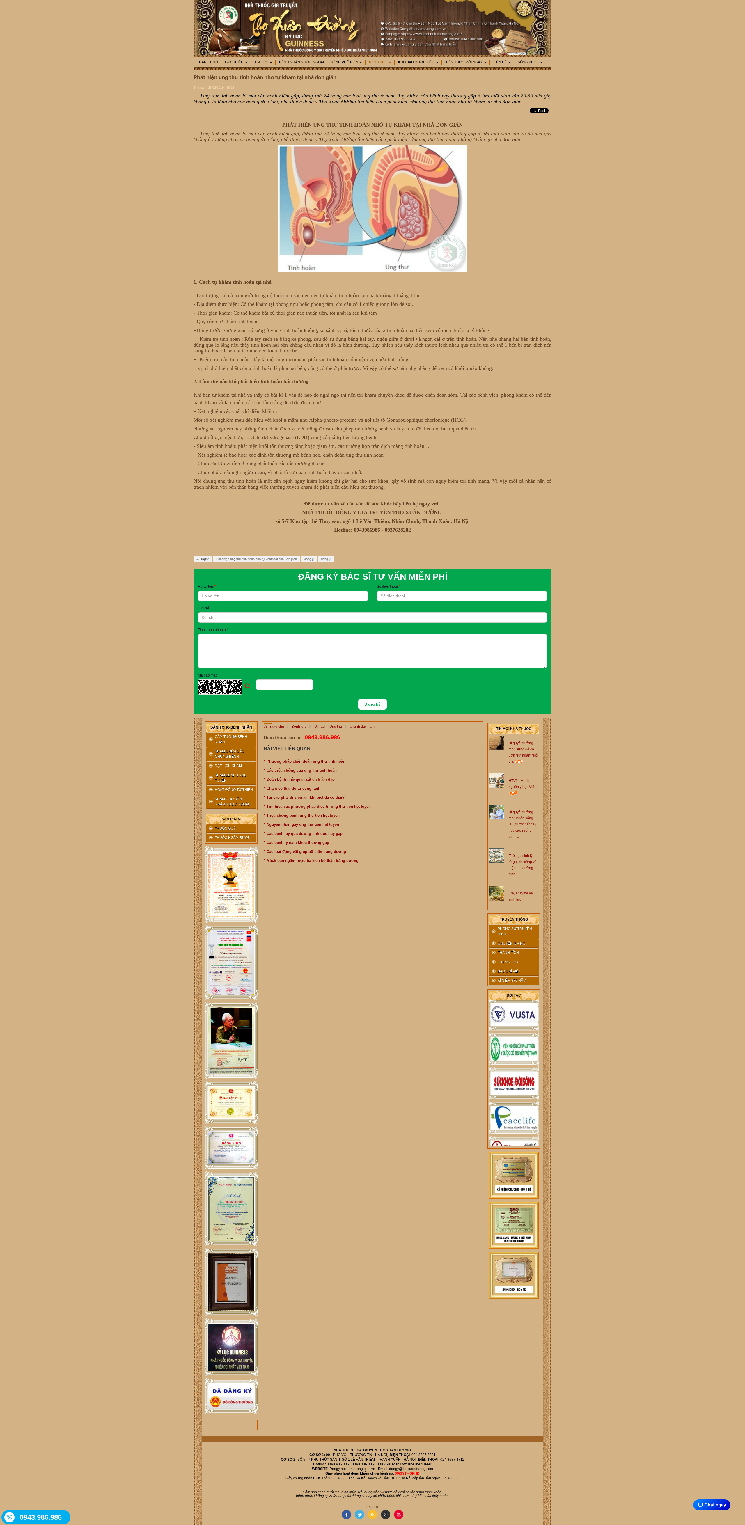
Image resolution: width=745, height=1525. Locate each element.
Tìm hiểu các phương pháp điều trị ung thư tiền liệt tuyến (319, 806)
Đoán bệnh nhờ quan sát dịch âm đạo (301, 779)
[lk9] (231, 1396)
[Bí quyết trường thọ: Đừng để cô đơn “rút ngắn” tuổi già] (496, 743)
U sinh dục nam (362, 727)
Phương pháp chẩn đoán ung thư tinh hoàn (306, 761)
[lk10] (514, 1175)
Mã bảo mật (207, 675)
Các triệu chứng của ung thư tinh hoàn (302, 770)
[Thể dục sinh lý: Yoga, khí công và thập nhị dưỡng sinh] (496, 855)
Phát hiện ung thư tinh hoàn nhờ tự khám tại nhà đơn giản (256, 559)
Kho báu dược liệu (416, 62)
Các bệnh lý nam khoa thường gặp (298, 842)
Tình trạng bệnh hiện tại (216, 630)
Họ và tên (207, 587)
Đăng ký (372, 704)
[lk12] (514, 1275)
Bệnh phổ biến (344, 62)
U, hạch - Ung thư (328, 727)
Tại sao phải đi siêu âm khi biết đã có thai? (306, 797)
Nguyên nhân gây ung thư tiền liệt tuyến (303, 824)
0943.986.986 (322, 737)
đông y (309, 559)
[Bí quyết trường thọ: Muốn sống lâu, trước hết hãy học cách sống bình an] (496, 811)
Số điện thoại (388, 587)
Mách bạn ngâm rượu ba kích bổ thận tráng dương (313, 860)
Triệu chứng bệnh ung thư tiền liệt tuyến (303, 815)
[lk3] (231, 1040)
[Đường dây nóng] (9, 1517)
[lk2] (231, 962)
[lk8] (231, 1347)
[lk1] (231, 885)
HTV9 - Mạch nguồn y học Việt (522, 784)
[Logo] (372, 27)
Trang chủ (207, 62)
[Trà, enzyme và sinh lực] (496, 893)
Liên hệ (500, 62)
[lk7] (231, 1282)
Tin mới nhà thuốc (513, 729)
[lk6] (231, 1209)
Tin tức (261, 62)
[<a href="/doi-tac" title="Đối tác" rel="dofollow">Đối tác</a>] (514, 1032)
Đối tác (514, 995)
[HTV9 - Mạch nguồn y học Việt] (496, 780)
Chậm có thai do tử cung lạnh (293, 788)
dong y (326, 559)
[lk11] (514, 1225)
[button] (227, 687)
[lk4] (231, 1102)
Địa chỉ (205, 608)
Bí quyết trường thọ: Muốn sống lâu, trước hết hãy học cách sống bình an (522, 824)
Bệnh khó (378, 62)
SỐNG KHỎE (528, 62)
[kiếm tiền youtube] (231, 1147)
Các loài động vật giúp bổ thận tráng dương (306, 851)
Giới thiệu (234, 62)
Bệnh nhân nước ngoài (301, 62)
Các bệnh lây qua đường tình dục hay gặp (305, 833)
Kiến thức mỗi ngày (464, 62)
